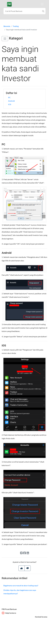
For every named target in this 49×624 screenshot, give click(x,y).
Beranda (7, 26)
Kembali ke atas (41, 617)
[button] (5, 38)
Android (11, 101)
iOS (9, 104)
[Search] (43, 11)
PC (9, 97)
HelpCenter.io (10, 613)
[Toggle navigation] (42, 4)
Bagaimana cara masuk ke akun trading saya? (20, 585)
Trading (16, 26)
